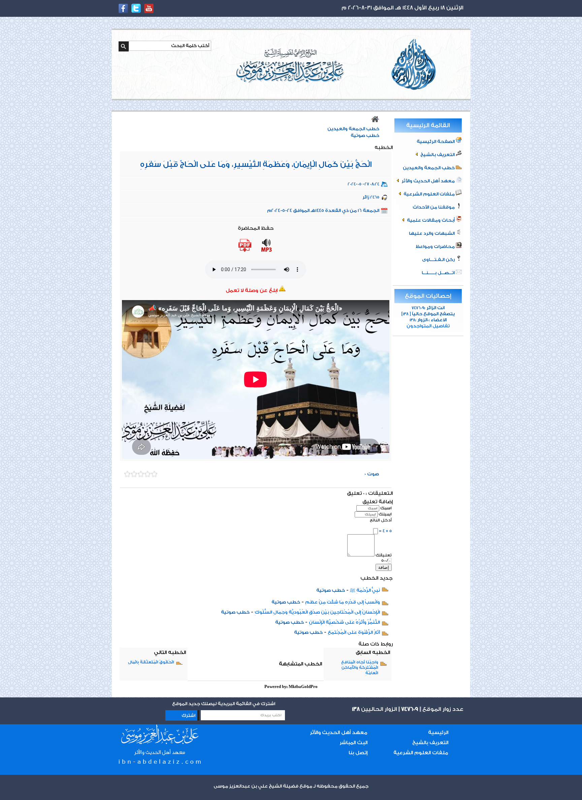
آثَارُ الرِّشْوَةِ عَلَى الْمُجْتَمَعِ (354, 632)
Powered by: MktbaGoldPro (291, 686)
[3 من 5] (140, 474)
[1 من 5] (154, 474)
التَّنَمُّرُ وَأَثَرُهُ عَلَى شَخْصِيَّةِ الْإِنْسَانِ (344, 622)
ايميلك (385, 514)
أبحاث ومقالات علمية (431, 220)
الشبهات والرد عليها (432, 233)
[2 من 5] (147, 474)
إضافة (383, 567)
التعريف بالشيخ (437, 154)
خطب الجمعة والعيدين (429, 167)
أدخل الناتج (381, 520)
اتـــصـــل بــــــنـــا (439, 272)
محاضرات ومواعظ (436, 246)
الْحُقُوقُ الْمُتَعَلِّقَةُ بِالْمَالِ (151, 662)
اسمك (386, 508)
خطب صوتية (365, 135)
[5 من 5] (127, 474)
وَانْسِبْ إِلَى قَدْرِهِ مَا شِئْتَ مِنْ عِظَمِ (342, 602)
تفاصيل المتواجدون (428, 325)
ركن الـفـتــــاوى (439, 259)
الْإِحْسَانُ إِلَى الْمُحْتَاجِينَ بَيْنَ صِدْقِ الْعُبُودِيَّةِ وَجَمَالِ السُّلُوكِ (317, 612)
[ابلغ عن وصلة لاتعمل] (282, 290)
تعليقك (384, 555)
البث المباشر (353, 743)
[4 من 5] (134, 474)
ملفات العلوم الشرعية (429, 193)
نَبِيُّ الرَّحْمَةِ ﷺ (365, 590)
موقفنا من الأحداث (434, 207)
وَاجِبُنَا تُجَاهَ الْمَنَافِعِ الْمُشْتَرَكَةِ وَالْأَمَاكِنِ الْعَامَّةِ (359, 667)
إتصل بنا (358, 753)
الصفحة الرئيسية (436, 141)
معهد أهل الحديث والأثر (428, 180)
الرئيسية (438, 732)
